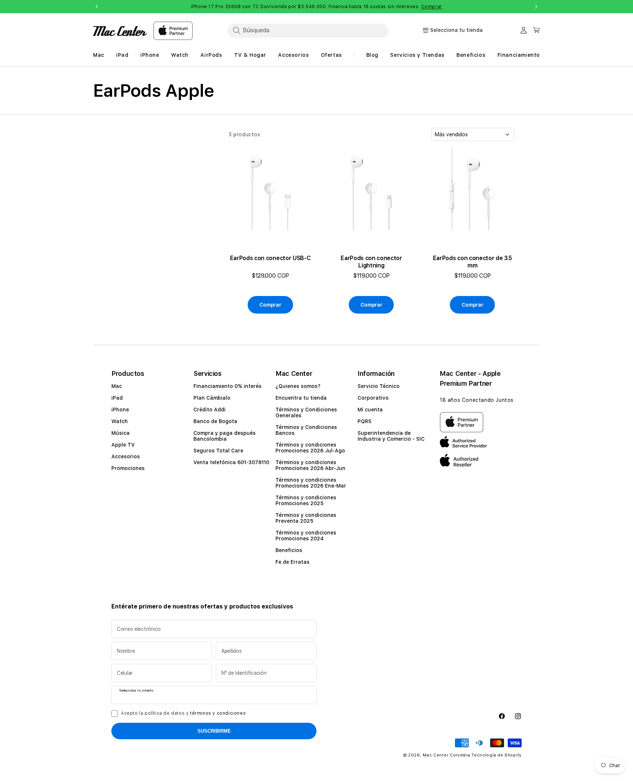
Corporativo (373, 398)
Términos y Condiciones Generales (306, 412)
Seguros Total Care (218, 451)
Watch (119, 421)
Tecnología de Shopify (496, 755)
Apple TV (123, 445)
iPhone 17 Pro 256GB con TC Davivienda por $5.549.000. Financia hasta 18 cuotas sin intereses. (316, 6)
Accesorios (125, 456)
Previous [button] (96, 6)
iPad (117, 398)
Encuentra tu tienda (301, 398)
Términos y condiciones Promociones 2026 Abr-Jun (310, 465)
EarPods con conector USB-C (270, 258)
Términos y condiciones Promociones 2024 (305, 535)
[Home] (120, 31)
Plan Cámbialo (211, 398)
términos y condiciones (218, 713)
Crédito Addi (209, 409)
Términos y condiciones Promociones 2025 (305, 500)
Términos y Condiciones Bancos (306, 430)
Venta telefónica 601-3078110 (231, 462)
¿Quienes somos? (298, 386)
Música (120, 433)
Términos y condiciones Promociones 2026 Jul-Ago (310, 448)
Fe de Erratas (292, 562)
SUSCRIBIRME (214, 731)
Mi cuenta (370, 409)
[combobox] (308, 30)
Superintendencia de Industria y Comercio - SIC (391, 436)
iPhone (120, 409)
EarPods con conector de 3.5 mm (472, 262)
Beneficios (288, 550)
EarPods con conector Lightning (371, 262)
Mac (116, 386)
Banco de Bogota (215, 421)
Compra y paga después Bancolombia (224, 436)
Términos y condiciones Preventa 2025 (305, 518)
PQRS (364, 421)
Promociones (128, 468)
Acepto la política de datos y (183, 713)
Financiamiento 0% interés (227, 386)
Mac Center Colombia (446, 755)
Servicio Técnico (379, 386)
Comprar (431, 6)
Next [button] (536, 6)
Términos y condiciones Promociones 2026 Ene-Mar (310, 483)
